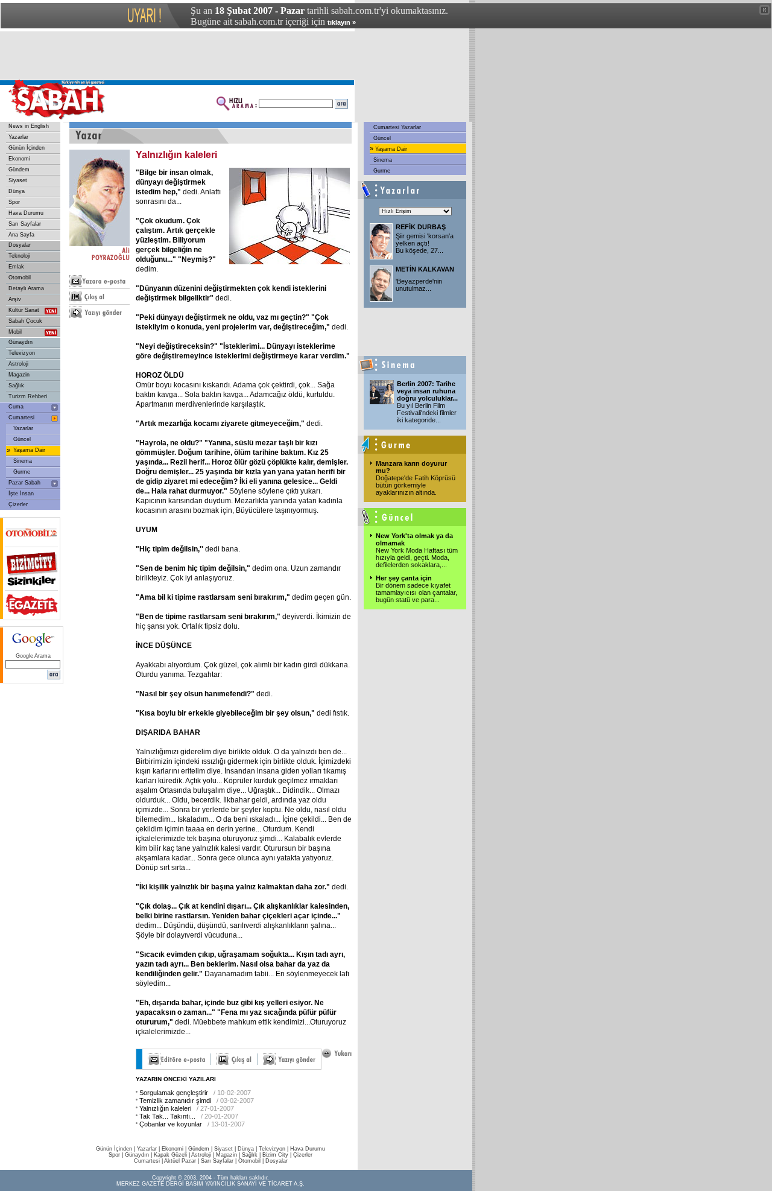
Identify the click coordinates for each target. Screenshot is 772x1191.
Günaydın (20, 342)
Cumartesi (21, 417)
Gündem (19, 170)
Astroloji (18, 364)
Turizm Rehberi (27, 396)
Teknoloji (19, 256)
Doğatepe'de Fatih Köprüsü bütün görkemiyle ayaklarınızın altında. (415, 485)
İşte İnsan (21, 494)
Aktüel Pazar (180, 1161)
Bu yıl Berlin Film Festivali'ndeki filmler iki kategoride (427, 413)
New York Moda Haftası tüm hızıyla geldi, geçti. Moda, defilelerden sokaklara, (417, 557)
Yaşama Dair (29, 450)
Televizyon (21, 353)
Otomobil (19, 278)
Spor (14, 202)
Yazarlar (18, 137)
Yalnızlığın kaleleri (165, 1108)
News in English (28, 126)
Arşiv (14, 299)
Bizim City (275, 1155)
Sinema (22, 461)
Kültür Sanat (23, 310)
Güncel (22, 439)
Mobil (15, 332)
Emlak (16, 267)
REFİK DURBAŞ (421, 226)
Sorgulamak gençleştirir (173, 1092)
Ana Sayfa (21, 235)
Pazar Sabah (24, 483)
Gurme (21, 472)
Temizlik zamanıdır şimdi (175, 1100)
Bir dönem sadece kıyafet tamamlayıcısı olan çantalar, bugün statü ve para (416, 592)
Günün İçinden (26, 148)
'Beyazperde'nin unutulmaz (419, 285)
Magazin (19, 375)
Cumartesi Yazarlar (396, 127)
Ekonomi (19, 159)
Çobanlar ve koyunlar (170, 1124)
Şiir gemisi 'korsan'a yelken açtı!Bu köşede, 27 (425, 243)
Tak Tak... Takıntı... (167, 1116)
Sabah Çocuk (25, 321)
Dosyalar (19, 245)
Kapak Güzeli (170, 1155)
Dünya (16, 191)
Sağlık (16, 386)
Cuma (16, 407)
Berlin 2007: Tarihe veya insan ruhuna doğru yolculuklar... (427, 391)
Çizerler (18, 504)
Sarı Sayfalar (24, 224)
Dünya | (248, 1149)
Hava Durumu (25, 213)
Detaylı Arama (26, 288)
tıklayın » (341, 22)
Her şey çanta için (404, 578)
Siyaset (17, 180)
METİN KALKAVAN (425, 269)
